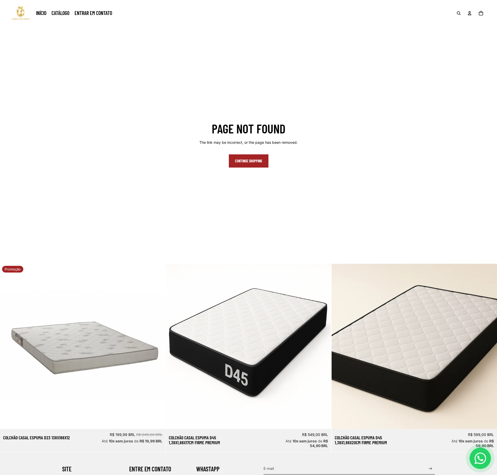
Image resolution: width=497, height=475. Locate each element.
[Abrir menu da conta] (469, 13)
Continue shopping (248, 161)
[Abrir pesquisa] (458, 13)
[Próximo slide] (323, 346)
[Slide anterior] (173, 346)
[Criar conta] (430, 468)
